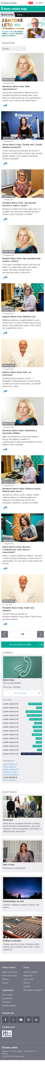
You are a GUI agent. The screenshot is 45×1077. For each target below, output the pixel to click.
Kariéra (27, 983)
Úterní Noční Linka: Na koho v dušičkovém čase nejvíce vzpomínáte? (16, 549)
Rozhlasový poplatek (33, 990)
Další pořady (9, 792)
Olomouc (37, 727)
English (5, 1053)
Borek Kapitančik (10, 769)
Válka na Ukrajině (9, 972)
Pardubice (37, 734)
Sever (38, 742)
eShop (5, 983)
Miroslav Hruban (10, 772)
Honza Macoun (10, 780)
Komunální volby (9, 976)
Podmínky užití (30, 1051)
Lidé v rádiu (29, 979)
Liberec (38, 723)
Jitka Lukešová (9, 767)
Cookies (5, 1051)
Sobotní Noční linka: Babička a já (18, 316)
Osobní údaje (16, 1051)
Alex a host (8, 864)
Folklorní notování (12, 940)
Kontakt (27, 986)
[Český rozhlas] (9, 3)
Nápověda (28, 976)
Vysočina (37, 746)
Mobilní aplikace (9, 1005)
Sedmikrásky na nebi (13, 901)
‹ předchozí (4, 634)
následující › (40, 634)
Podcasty (6, 1002)
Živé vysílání (7, 995)
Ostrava (37, 731)
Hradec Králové (34, 715)
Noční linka (8, 680)
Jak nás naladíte (31, 972)
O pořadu (7, 653)
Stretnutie (8, 820)
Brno (39, 708)
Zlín (39, 750)
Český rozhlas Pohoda (31, 754)
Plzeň (38, 738)
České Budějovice (33, 711)
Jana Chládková (10, 764)
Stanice (5, 979)
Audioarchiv (7, 998)
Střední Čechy (35, 704)
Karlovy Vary (35, 719)
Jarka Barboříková (11, 775)
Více (20, 14)
